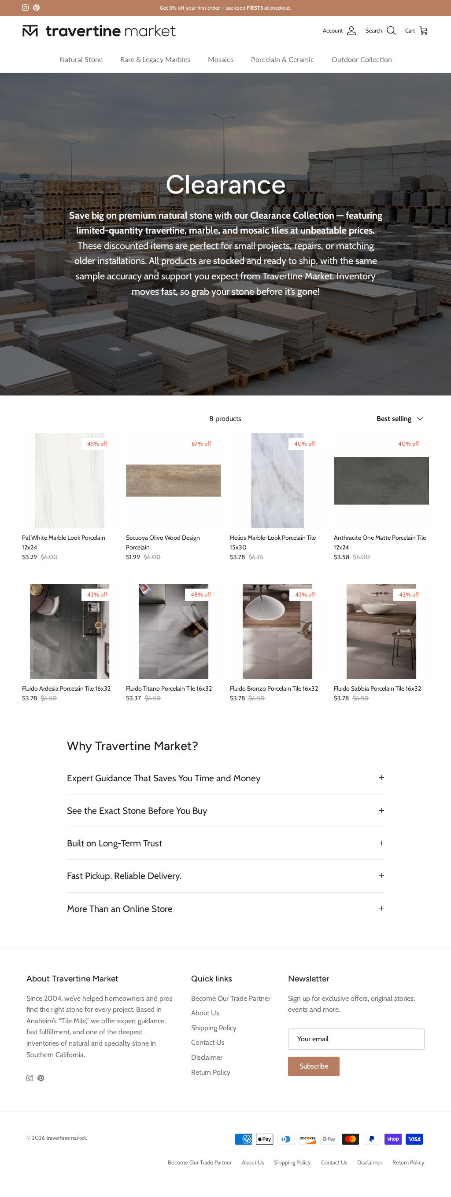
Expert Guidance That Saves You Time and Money (164, 777)
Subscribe (313, 1066)
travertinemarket (66, 1137)
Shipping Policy (214, 1028)
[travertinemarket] (99, 31)
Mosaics (220, 59)
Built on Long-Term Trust (114, 843)
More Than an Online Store (120, 908)
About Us (205, 1013)
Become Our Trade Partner (230, 998)
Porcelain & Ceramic (282, 59)
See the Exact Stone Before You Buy (137, 810)
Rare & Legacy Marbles (155, 59)
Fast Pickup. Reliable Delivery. (124, 875)
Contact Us (208, 1042)
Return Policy (210, 1072)
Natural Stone (81, 59)
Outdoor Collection (362, 59)
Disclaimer (206, 1057)
